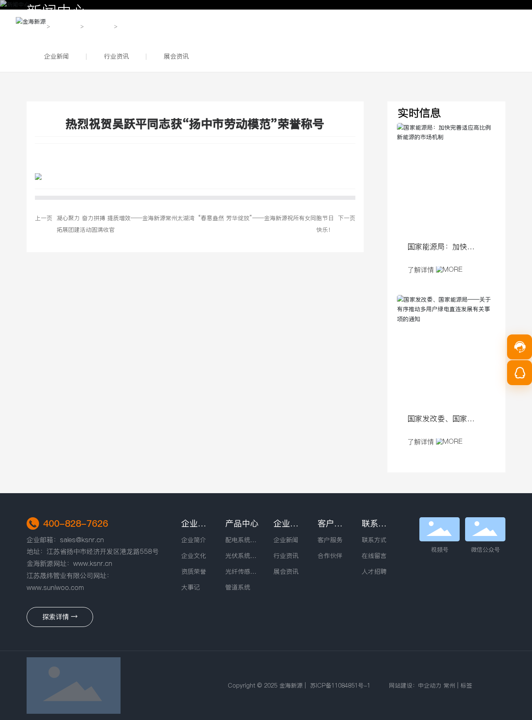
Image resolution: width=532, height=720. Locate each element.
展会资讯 (176, 56)
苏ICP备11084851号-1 (340, 685)
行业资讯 (116, 56)
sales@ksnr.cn (82, 539)
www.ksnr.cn (92, 563)
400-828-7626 (75, 523)
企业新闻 (56, 56)
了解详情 (421, 269)
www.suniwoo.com (56, 587)
